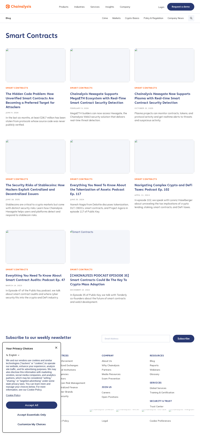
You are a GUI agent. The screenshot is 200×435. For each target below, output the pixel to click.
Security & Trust (161, 401)
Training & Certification (162, 392)
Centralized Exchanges (66, 365)
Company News (176, 18)
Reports (154, 365)
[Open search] (191, 18)
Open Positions (110, 397)
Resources (157, 355)
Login (161, 7)
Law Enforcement (63, 361)
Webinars (155, 369)
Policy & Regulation (153, 18)
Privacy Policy (61, 420)
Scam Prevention (111, 378)
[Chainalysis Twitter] (128, 410)
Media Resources (111, 374)
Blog (8, 18)
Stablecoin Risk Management (69, 383)
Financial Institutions (65, 369)
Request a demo (181, 6)
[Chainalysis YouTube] (154, 410)
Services (156, 382)
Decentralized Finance (66, 387)
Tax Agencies (61, 374)
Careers (106, 392)
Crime (105, 18)
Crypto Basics (132, 18)
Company (108, 355)
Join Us (107, 387)
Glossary (154, 374)
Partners (106, 369)
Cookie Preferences (160, 420)
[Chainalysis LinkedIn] (102, 410)
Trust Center (156, 406)
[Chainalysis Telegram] (181, 410)
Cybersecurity (61, 396)
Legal (105, 420)
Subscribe (184, 338)
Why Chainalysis (111, 365)
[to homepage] (18, 6)
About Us (107, 361)
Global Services (158, 388)
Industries (61, 355)
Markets (116, 18)
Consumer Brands (63, 391)
